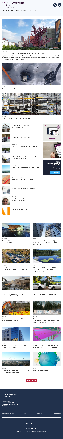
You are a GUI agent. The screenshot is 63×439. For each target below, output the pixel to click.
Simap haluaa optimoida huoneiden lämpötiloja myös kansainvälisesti (23, 136)
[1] (52, 174)
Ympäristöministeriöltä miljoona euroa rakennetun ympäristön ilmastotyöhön (46, 242)
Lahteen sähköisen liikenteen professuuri (44, 295)
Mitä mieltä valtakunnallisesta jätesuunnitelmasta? (14, 295)
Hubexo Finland (57, 413)
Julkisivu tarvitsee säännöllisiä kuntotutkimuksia (14, 346)
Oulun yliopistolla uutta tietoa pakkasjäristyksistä (21, 89)
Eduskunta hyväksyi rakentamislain (16, 118)
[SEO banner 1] (52, 141)
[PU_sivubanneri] (52, 158)
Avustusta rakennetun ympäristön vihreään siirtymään (23, 53)
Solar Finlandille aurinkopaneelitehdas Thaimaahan (16, 268)
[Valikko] (59, 5)
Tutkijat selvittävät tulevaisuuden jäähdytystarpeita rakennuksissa (23, 178)
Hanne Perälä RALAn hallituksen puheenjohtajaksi (22, 209)
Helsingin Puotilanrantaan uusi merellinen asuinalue (25, 168)
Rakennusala (39, 413)
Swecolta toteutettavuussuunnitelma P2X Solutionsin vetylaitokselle (46, 320)
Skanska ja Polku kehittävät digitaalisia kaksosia (24, 189)
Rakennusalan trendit (8, 413)
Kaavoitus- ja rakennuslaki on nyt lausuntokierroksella (15, 320)
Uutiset (25, 413)
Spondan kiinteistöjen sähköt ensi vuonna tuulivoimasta (15, 371)
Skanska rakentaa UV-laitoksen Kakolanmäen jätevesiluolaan (45, 346)
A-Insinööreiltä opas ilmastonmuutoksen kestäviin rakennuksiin (25, 157)
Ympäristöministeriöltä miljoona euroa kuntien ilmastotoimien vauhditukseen (46, 269)
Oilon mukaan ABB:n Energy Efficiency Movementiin (24, 147)
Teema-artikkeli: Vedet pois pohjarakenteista (21, 126)
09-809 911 (5, 405)
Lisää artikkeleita (31, 380)
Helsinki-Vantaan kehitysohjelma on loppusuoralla (15, 242)
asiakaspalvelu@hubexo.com (10, 404)
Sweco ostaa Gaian (40, 370)
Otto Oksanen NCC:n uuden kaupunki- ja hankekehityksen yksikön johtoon (25, 199)
